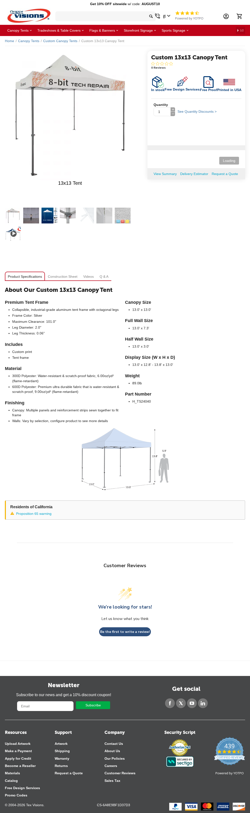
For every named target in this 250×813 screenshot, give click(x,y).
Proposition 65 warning (34, 514)
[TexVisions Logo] (29, 14)
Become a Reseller (20, 766)
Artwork (61, 744)
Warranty (62, 758)
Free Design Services (22, 788)
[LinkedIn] (203, 703)
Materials (12, 773)
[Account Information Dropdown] (226, 16)
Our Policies (114, 758)
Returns (61, 766)
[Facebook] (170, 703)
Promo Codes (16, 795)
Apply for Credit (18, 758)
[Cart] (239, 16)
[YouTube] (192, 703)
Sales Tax (112, 781)
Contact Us (113, 744)
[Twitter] (181, 703)
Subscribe (93, 705)
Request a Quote (69, 773)
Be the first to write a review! (125, 631)
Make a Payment (18, 751)
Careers (110, 766)
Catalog (11, 781)
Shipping (62, 751)
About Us (112, 751)
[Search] (150, 16)
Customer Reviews (119, 773)
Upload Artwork (18, 744)
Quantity (161, 105)
